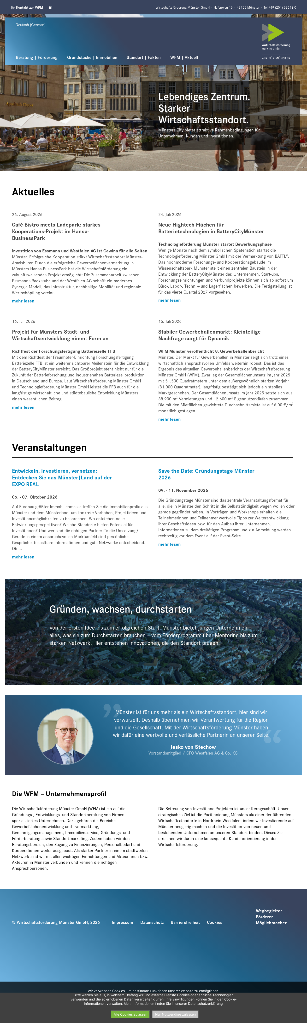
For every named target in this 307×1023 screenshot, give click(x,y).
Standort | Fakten (144, 57)
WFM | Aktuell (184, 57)
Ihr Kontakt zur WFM (27, 7)
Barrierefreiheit (185, 922)
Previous (7, 17)
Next (289, 17)
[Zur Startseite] (276, 42)
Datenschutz (152, 922)
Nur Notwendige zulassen (175, 1014)
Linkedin (51, 7)
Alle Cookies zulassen (130, 1014)
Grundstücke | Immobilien (92, 57)
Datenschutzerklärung (205, 1003)
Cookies (214, 922)
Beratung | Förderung (37, 57)
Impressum (122, 922)
